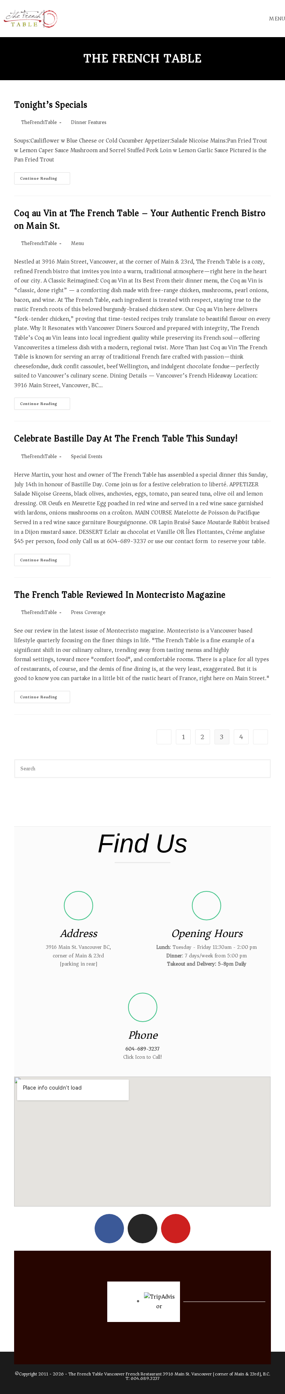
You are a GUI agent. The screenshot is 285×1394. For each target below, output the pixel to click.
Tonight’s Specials (50, 104)
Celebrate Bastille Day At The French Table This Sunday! (126, 438)
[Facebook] (109, 1228)
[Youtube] (175, 1228)
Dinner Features (89, 122)
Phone (142, 1035)
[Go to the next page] (260, 736)
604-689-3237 (142, 1049)
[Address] (78, 905)
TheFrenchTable (39, 122)
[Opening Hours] (206, 905)
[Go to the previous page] (164, 736)
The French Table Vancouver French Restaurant (115, 1374)
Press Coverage (88, 612)
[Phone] (142, 1007)
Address (78, 933)
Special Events (86, 456)
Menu (77, 243)
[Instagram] (142, 1228)
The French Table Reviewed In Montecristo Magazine (119, 595)
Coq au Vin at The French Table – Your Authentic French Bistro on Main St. (140, 219)
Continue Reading (45, 177)
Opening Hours (206, 933)
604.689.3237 (145, 1378)
